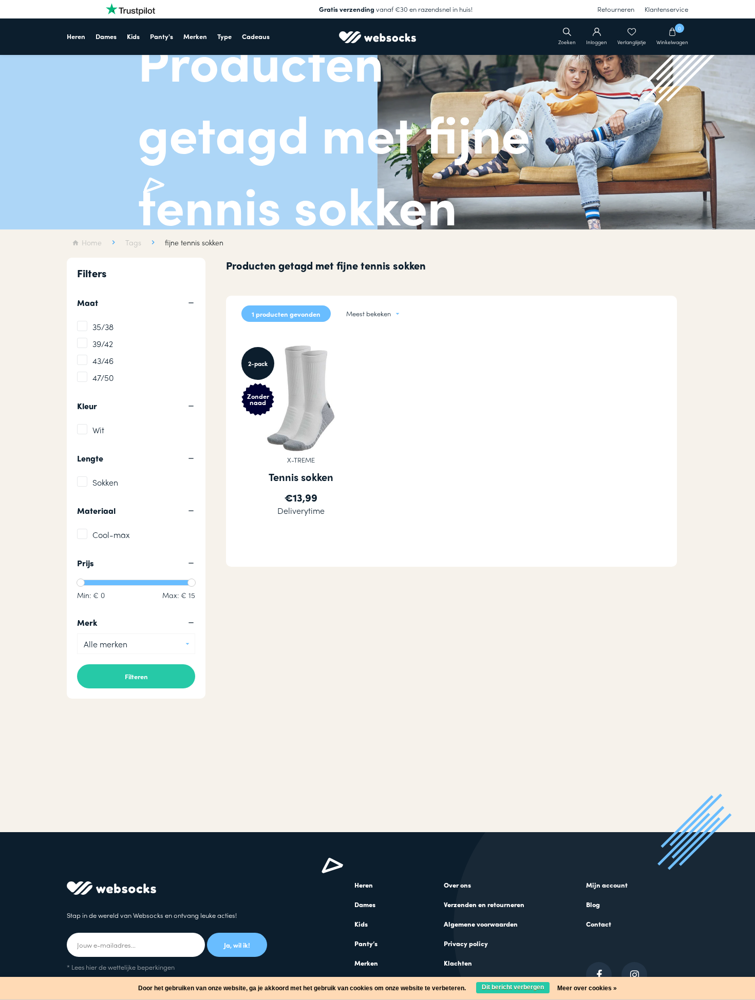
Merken (195, 36)
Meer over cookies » (587, 988)
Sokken (105, 482)
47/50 (103, 377)
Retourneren (615, 9)
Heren (76, 36)
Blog (593, 904)
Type (224, 36)
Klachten (458, 963)
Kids (133, 36)
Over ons (457, 885)
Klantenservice (666, 9)
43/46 (103, 361)
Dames (106, 36)
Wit (98, 430)
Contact (598, 924)
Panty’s (366, 943)
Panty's (161, 36)
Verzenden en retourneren (484, 904)
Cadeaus (256, 36)
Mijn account (607, 885)
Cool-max (111, 535)
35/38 (103, 327)
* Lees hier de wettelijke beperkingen (121, 967)
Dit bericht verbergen (513, 987)
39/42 (102, 344)
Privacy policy (466, 943)
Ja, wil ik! (237, 945)
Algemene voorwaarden (481, 924)
